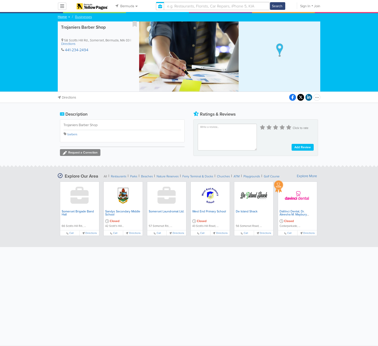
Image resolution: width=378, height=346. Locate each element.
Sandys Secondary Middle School (122, 213)
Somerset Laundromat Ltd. (166, 211)
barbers (72, 134)
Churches (223, 176)
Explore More (307, 176)
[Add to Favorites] (135, 24)
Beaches (147, 176)
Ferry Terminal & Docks (197, 176)
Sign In (305, 6)
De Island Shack (246, 211)
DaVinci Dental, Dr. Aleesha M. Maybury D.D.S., (293, 214)
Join (317, 6)
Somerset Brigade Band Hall (78, 213)
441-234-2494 (76, 50)
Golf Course (272, 176)
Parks (133, 176)
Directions (68, 43)
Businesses (83, 17)
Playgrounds (251, 176)
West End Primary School (209, 211)
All (105, 176)
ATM (237, 176)
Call (71, 233)
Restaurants (118, 176)
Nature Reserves (167, 176)
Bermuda (126, 6)
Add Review (302, 147)
